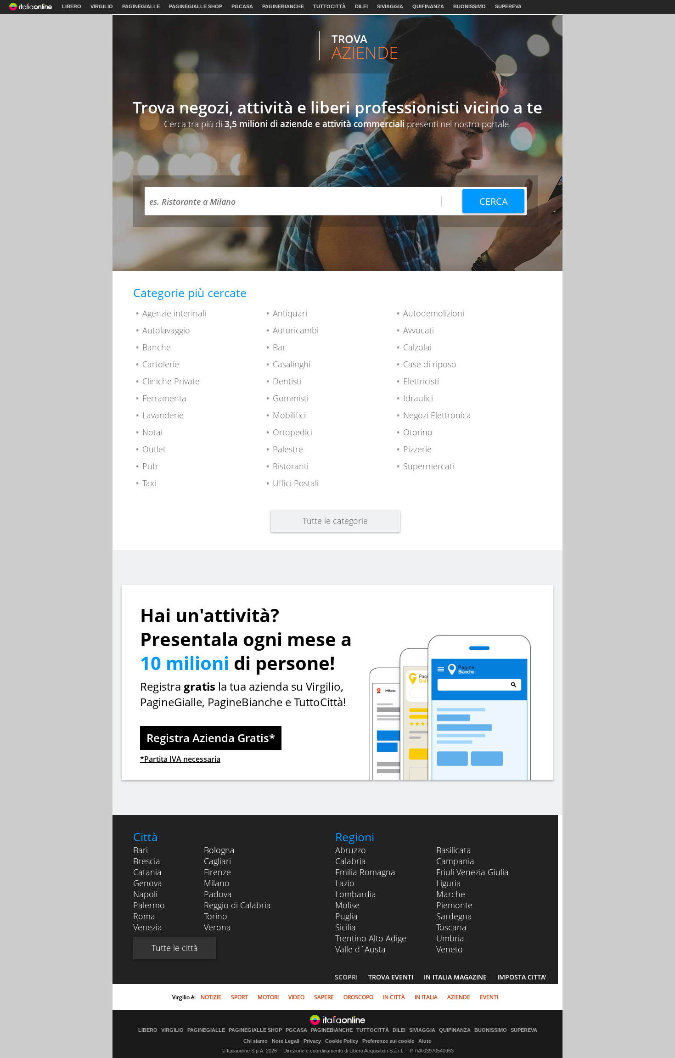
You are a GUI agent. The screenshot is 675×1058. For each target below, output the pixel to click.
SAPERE (324, 997)
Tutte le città (175, 947)
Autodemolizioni (433, 313)
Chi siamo (255, 1041)
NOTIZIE (211, 997)
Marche (450, 894)
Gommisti (291, 398)
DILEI (361, 6)
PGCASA (242, 6)
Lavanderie (163, 415)
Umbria (450, 938)
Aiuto (425, 1041)
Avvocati (418, 330)
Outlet (154, 449)
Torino (215, 916)
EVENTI (489, 997)
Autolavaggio (166, 330)
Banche (156, 347)
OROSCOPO (358, 997)
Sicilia (345, 927)
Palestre (288, 449)
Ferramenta (164, 398)
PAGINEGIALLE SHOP (195, 6)
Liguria (448, 883)
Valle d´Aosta (360, 949)
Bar (279, 347)
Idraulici (418, 398)
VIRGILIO (101, 6)
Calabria (350, 861)
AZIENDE (458, 997)
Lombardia (355, 894)
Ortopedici (293, 432)
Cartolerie (160, 364)
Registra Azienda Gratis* (210, 737)
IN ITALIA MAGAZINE (455, 977)
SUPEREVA (508, 6)
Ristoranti (291, 466)
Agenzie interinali (174, 313)
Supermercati (428, 466)
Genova (147, 883)
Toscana (451, 927)
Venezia (147, 927)
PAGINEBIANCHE (283, 6)
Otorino (418, 432)
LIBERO (71, 6)
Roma (144, 916)
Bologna (219, 849)
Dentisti (287, 381)
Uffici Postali (296, 483)
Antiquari (290, 313)
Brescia (146, 861)
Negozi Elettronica (437, 415)
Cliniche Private (171, 381)
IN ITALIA (426, 997)
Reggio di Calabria (237, 905)
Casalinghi (291, 364)
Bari (140, 849)
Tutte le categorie (335, 520)
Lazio (344, 883)
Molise (347, 905)
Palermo (149, 905)
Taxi (149, 483)
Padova (218, 894)
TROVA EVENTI (390, 977)
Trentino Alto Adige (370, 938)
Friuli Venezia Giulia (472, 872)
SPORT (239, 997)
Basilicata (453, 849)
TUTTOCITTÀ (329, 6)
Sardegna (454, 916)
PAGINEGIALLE (141, 6)
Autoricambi (296, 330)
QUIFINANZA (428, 6)
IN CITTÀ (394, 997)
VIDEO (296, 997)
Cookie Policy (341, 1041)
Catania (147, 872)
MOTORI (268, 997)
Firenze (217, 872)
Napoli (145, 894)
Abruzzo (350, 849)
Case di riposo (429, 364)
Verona (217, 927)
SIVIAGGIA (390, 6)
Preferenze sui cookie (388, 1041)
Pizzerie (417, 449)
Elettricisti (421, 381)
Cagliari (217, 861)
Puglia (346, 916)
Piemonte (454, 905)
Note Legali (285, 1041)
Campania (455, 861)
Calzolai (417, 347)
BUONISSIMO (469, 6)
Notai (152, 432)
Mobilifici (289, 415)
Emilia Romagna (365, 872)
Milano (217, 883)
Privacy (312, 1041)
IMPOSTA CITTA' (521, 977)
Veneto (449, 949)
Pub (150, 466)
